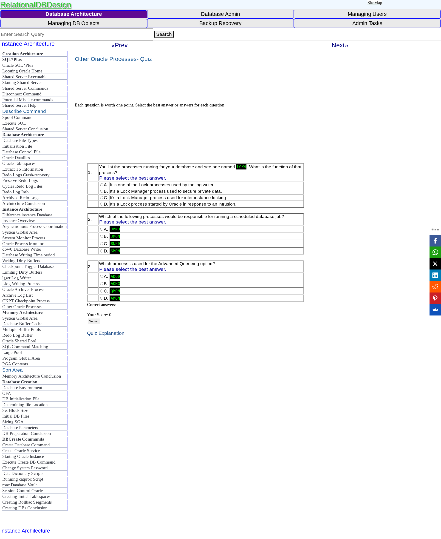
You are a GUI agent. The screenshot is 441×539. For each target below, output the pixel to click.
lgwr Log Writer (16, 277)
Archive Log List (17, 295)
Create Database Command (26, 444)
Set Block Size (15, 410)
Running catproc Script (22, 479)
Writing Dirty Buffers (21, 260)
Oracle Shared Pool (19, 340)
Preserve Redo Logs (20, 180)
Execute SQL (14, 123)
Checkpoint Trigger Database (28, 266)
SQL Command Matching (25, 346)
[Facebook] (435, 241)
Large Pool (12, 352)
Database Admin (220, 14)
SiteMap (375, 2)
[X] (435, 264)
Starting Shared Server (22, 82)
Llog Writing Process (21, 283)
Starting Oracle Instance (23, 456)
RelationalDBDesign (35, 4)
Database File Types (19, 140)
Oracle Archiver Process (23, 289)
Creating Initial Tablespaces (26, 496)
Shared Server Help (19, 105)
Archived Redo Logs (20, 197)
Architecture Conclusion (23, 203)
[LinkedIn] (435, 275)
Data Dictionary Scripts (22, 473)
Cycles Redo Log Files (22, 186)
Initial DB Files (15, 416)
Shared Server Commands (25, 88)
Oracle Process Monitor (22, 243)
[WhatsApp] (435, 252)
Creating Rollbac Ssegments (27, 502)
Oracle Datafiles (16, 157)
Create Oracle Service (21, 450)
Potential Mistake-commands (27, 99)
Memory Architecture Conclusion (31, 376)
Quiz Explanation (105, 333)
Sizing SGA (13, 421)
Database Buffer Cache (22, 323)
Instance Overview (18, 220)
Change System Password (25, 467)
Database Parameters (20, 427)
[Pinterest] (435, 298)
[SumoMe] (435, 309)
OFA (6, 393)
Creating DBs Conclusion (25, 507)
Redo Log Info (15, 191)
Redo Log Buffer (17, 335)
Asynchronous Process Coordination (34, 226)
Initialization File (17, 146)
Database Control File (21, 151)
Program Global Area (21, 358)
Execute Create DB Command (29, 462)
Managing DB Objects (73, 23)
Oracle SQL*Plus (17, 65)
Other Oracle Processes (22, 306)
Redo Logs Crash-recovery (26, 174)
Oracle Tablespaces (18, 163)
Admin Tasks (367, 23)
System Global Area (19, 232)
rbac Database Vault (19, 484)
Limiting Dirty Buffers (22, 272)
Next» (340, 45)
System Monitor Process (23, 237)
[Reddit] (435, 286)
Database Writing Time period (28, 254)
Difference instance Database (27, 214)
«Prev (119, 45)
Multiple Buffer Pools (21, 329)
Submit (94, 321)
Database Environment (22, 387)
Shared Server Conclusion (25, 128)
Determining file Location (25, 404)
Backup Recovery (220, 23)
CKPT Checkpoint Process (26, 300)
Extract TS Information (22, 169)
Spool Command (17, 117)
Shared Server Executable (24, 76)
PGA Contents (15, 363)
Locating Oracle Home (22, 71)
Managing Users (367, 14)
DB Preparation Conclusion (26, 433)
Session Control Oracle (22, 490)
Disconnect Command (22, 94)
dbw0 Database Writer (21, 249)
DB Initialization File (20, 398)
